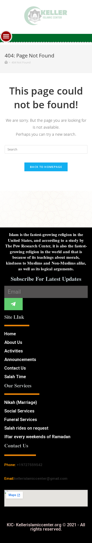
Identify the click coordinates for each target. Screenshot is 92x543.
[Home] (6, 62)
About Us (13, 342)
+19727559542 (29, 465)
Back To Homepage (46, 167)
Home (10, 333)
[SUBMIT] (13, 304)
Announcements (20, 359)
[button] (6, 36)
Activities (13, 350)
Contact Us (15, 368)
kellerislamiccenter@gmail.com (40, 478)
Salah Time (15, 376)
